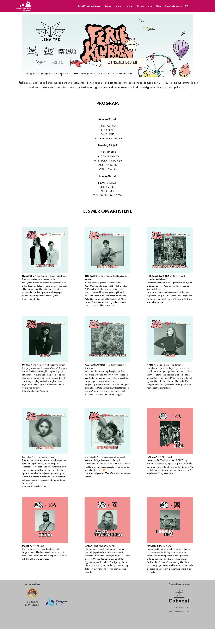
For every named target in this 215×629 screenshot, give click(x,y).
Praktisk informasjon (173, 5)
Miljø (150, 5)
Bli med (108, 5)
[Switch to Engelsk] (186, 6)
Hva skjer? (129, 5)
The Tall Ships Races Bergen (89, 5)
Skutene (118, 5)
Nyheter (140, 5)
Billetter (159, 5)
